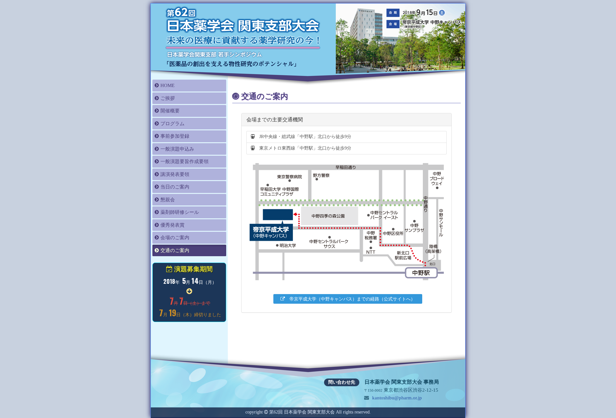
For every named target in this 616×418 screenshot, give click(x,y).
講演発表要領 (174, 174)
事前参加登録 (174, 136)
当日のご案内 (174, 186)
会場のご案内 (174, 237)
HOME (167, 85)
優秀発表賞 (172, 225)
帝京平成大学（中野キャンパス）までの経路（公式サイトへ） (350, 299)
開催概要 (170, 110)
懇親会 (167, 199)
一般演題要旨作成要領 (184, 161)
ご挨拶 (167, 98)
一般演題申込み (177, 149)
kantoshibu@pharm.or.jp (396, 397)
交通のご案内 (174, 250)
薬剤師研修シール (179, 212)
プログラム (172, 123)
